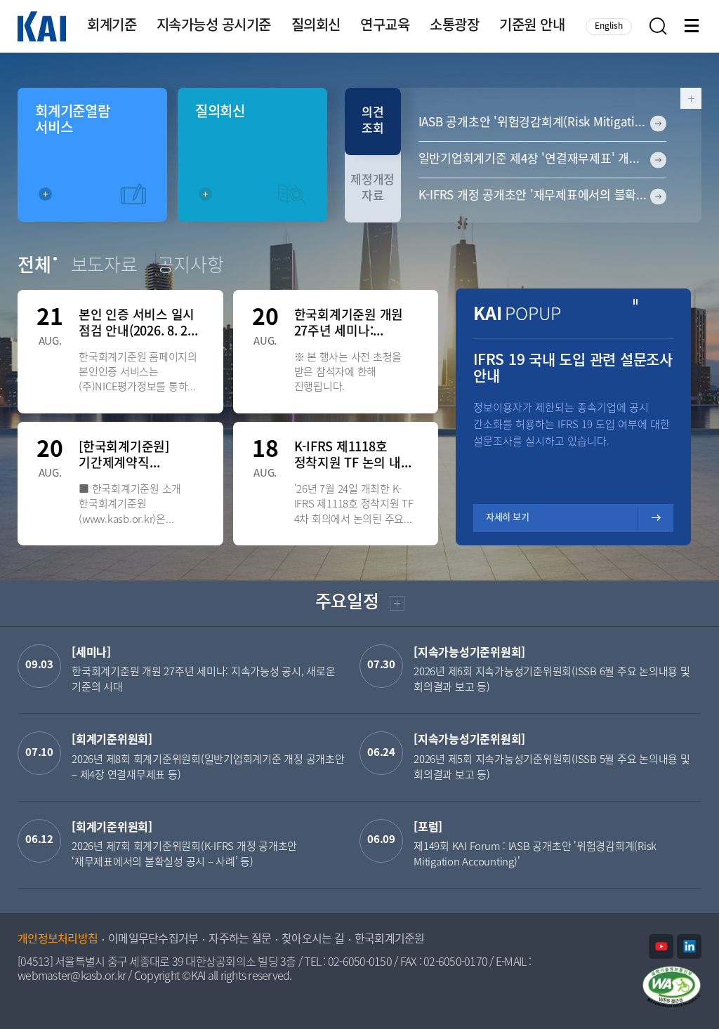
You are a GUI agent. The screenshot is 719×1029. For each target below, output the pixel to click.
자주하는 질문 (240, 939)
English (609, 26)
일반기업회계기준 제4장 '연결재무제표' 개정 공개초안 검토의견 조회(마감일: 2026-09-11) (542, 159)
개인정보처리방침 (58, 939)
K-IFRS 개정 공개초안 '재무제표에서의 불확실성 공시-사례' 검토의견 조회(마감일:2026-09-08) (542, 196)
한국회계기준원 (390, 939)
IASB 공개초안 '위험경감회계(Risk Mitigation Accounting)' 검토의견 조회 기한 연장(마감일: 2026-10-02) (542, 123)
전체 (34, 267)
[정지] (635, 302)
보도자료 (104, 267)
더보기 (395, 605)
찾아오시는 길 (313, 939)
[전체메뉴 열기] (693, 26)
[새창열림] (661, 946)
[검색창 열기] (658, 26)
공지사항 (190, 267)
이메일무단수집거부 (153, 939)
